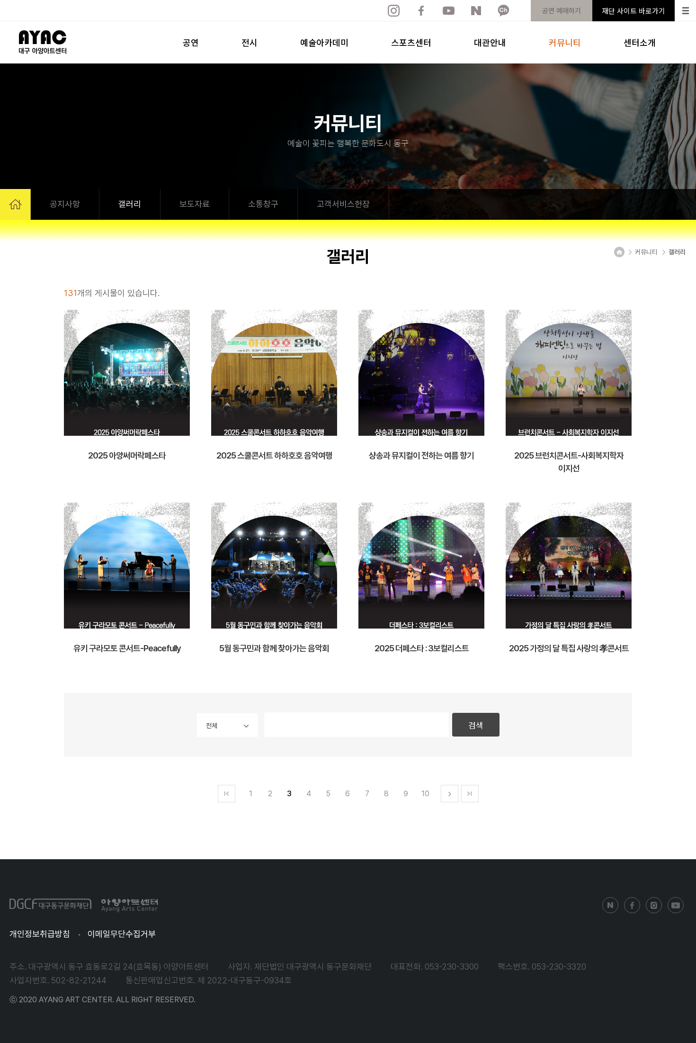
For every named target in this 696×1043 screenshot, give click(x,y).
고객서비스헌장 (343, 204)
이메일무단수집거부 (122, 934)
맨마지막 (470, 793)
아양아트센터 (42, 42)
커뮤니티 (565, 42)
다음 (449, 793)
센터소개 (640, 42)
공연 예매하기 (561, 11)
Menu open (685, 10)
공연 (191, 42)
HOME (15, 204)
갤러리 (129, 204)
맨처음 (226, 793)
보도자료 (194, 204)
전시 (249, 42)
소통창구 (263, 204)
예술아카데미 (324, 42)
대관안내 (490, 42)
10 (425, 793)
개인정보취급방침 (39, 934)
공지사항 (65, 204)
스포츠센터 (411, 42)
